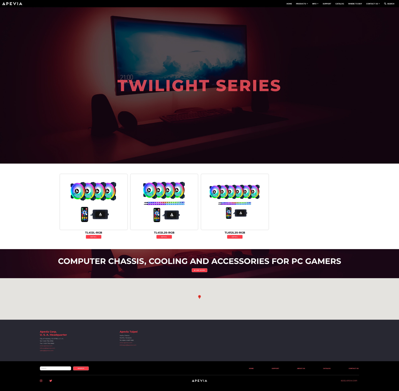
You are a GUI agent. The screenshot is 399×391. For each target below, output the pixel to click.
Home (251, 368)
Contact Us (354, 368)
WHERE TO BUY (355, 4)
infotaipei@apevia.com (128, 345)
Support (275, 368)
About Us (301, 368)
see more (199, 270)
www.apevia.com (46, 346)
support (327, 4)
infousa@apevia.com (47, 348)
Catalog (339, 4)
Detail (94, 237)
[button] (302, 3)
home (289, 4)
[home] (12, 3)
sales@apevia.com (46, 350)
